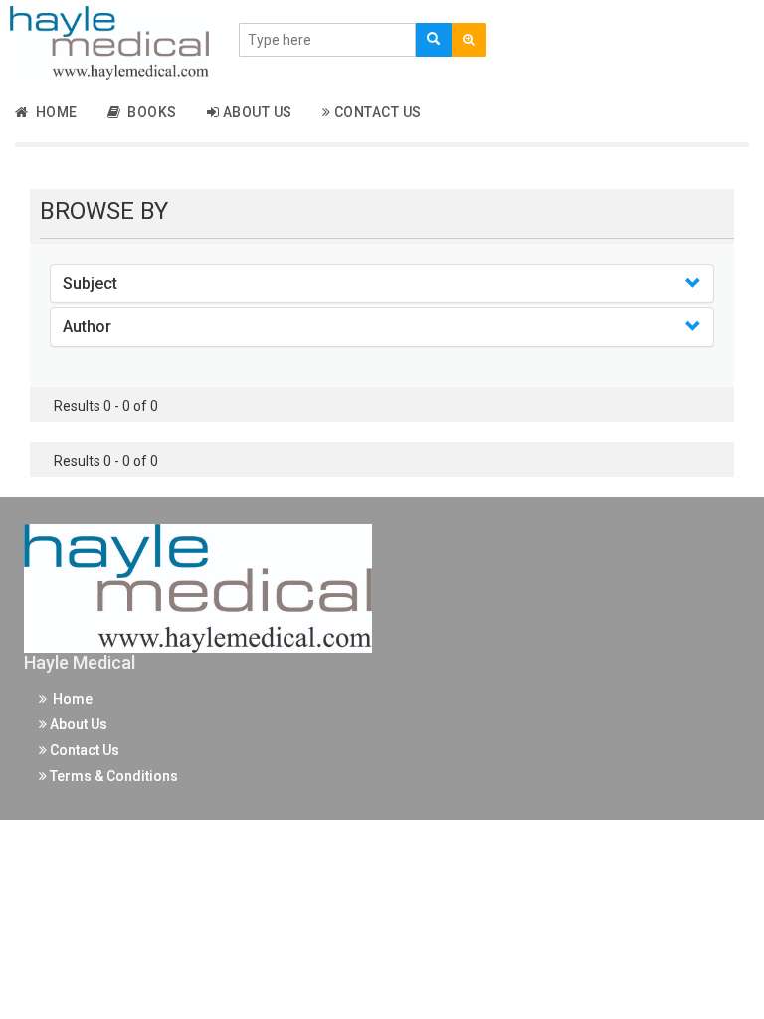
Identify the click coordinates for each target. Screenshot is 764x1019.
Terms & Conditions (112, 776)
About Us (255, 112)
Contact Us (376, 112)
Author (87, 326)
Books (148, 112)
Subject (90, 283)
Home (53, 112)
